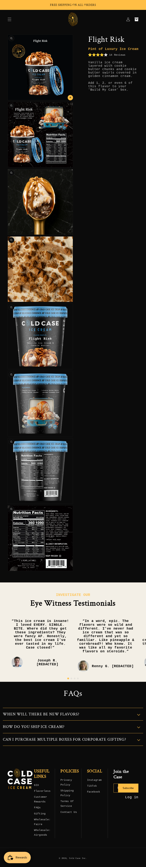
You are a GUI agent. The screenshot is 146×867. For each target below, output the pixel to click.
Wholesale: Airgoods (42, 832)
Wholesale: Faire (42, 822)
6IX (36, 785)
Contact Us (68, 812)
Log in (131, 797)
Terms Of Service (67, 804)
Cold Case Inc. (78, 858)
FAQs (37, 807)
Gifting (39, 813)
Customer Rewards (40, 799)
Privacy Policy (66, 782)
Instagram (94, 780)
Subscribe (128, 788)
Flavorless (42, 791)
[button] (9, 19)
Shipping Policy (67, 793)
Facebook (93, 791)
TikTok (92, 785)
